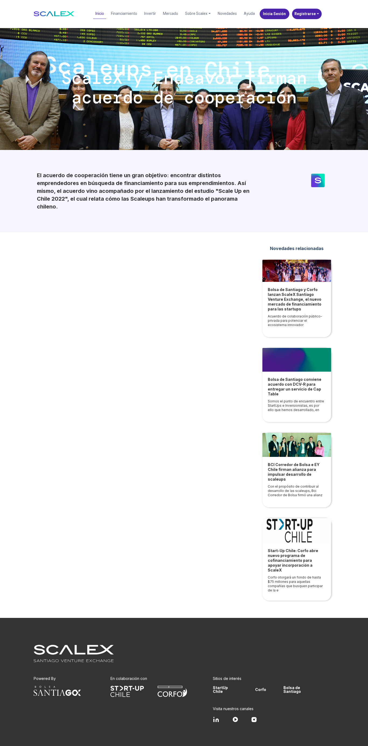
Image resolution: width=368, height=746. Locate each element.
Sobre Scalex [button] (196, 13)
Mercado (170, 13)
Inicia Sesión (274, 14)
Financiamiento (124, 13)
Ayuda (249, 13)
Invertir (150, 13)
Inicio (99, 13)
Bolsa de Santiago (292, 689)
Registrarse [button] (305, 14)
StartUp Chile (220, 689)
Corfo (260, 690)
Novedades (227, 13)
